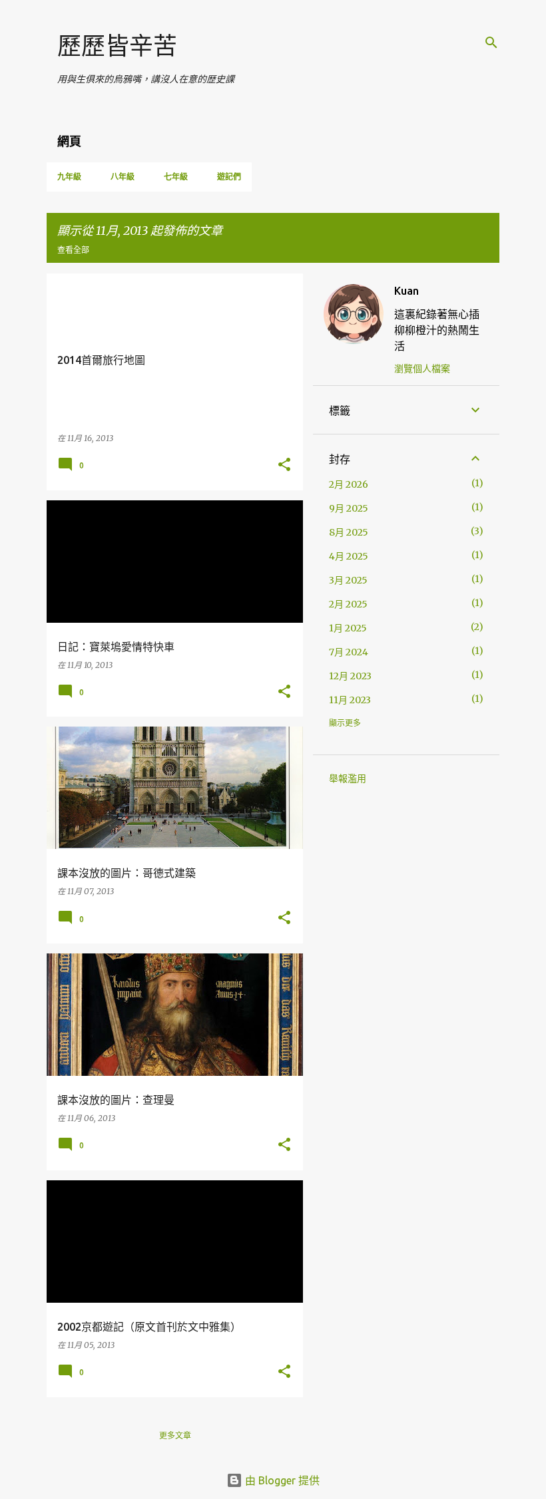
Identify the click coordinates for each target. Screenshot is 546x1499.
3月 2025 (348, 580)
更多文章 (175, 1435)
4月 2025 (348, 556)
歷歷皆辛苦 (117, 45)
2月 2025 (348, 604)
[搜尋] (491, 43)
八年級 (123, 176)
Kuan (406, 291)
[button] (284, 465)
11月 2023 (350, 700)
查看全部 (73, 250)
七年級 (176, 176)
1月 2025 (348, 628)
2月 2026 (348, 484)
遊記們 (229, 176)
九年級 (69, 176)
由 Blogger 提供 (281, 1480)
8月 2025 (348, 532)
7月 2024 (348, 652)
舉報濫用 (347, 778)
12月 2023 (350, 676)
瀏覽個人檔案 (422, 368)
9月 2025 (348, 508)
